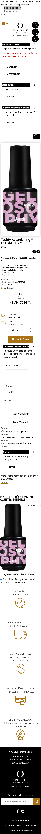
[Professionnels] (12, 11)
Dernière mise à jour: (16, 830)
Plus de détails (8, 288)
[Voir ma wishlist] (35, 25)
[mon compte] (35, 31)
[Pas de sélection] (12, 8)
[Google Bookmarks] (34, 251)
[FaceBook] (38, 251)
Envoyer (11, 391)
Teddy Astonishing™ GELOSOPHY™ (17, 241)
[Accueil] (20, 30)
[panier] (35, 38)
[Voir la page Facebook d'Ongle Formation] (18, 811)
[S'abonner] (36, 801)
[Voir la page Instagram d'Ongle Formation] (22, 811)
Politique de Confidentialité (13, 825)
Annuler (9, 386)
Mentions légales (31, 825)
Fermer (7, 400)
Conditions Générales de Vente (20, 820)
